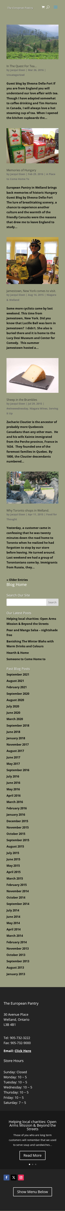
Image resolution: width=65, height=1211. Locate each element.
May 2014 (13, 923)
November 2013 (17, 949)
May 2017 (13, 764)
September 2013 (17, 961)
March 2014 (14, 936)
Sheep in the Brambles (21, 400)
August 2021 (15, 681)
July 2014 (12, 910)
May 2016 (13, 789)
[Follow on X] (14, 1177)
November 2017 (17, 745)
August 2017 (15, 751)
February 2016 (16, 808)
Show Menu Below (32, 1191)
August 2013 (15, 968)
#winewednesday (17, 408)
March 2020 (14, 719)
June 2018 (13, 732)
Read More (32, 1155)
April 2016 (13, 796)
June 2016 (13, 783)
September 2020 (17, 694)
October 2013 (15, 955)
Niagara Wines (38, 408)
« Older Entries (17, 580)
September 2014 (17, 904)
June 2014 (13, 917)
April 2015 (13, 872)
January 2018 (15, 738)
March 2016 (14, 802)
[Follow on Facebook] (6, 1177)
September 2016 (17, 770)
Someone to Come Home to (26, 659)
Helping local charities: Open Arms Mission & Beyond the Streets (32, 1125)
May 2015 (13, 866)
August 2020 (15, 700)
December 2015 (17, 821)
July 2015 (12, 853)
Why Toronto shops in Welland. (27, 510)
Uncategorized (15, 75)
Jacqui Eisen (17, 70)
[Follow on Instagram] (21, 1177)
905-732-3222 (20, 1038)
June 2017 (13, 757)
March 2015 (14, 878)
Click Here (23, 1051)
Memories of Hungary (21, 170)
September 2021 (17, 674)
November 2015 (17, 827)
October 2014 (15, 897)
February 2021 (16, 687)
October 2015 (15, 834)
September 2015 (17, 840)
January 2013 (15, 974)
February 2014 (16, 942)
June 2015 (13, 859)
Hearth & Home (17, 653)
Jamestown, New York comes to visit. (31, 291)
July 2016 (12, 776)
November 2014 (17, 891)
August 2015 (15, 846)
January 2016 (15, 815)
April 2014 (13, 929)
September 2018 (17, 726)
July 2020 (12, 706)
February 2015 (16, 885)
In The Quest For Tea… (21, 66)
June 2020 (13, 713)
